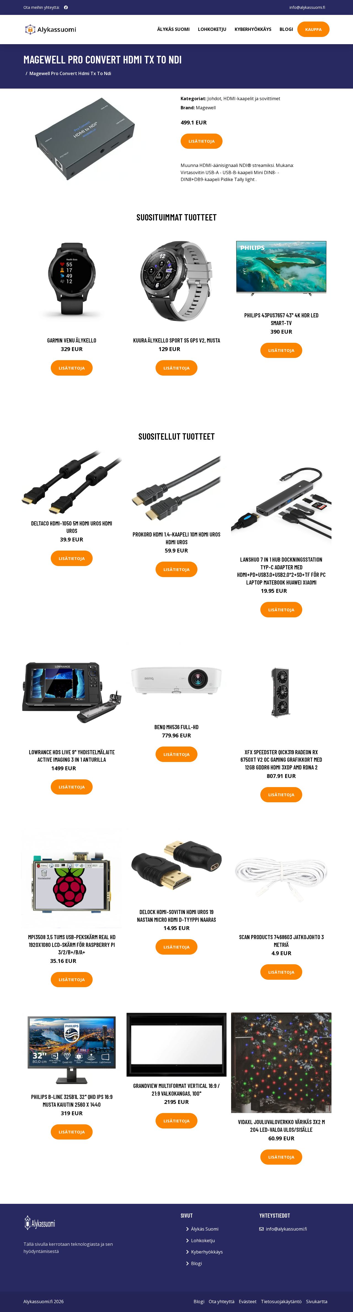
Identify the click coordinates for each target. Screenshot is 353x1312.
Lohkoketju (212, 29)
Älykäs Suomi (204, 1229)
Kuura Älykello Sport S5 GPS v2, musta (176, 340)
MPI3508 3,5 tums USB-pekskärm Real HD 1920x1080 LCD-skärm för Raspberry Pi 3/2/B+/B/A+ (72, 944)
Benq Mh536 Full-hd (176, 726)
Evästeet (247, 1301)
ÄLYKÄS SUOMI (173, 29)
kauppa (313, 29)
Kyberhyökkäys (253, 29)
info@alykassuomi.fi (307, 7)
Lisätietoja (202, 141)
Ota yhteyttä (221, 1301)
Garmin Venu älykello (71, 340)
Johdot (214, 98)
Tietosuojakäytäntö (281, 1301)
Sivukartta (316, 1301)
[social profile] (66, 7)
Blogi (286, 29)
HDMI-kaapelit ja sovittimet (251, 98)
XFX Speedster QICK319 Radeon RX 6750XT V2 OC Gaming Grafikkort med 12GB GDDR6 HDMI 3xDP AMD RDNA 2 (281, 759)
